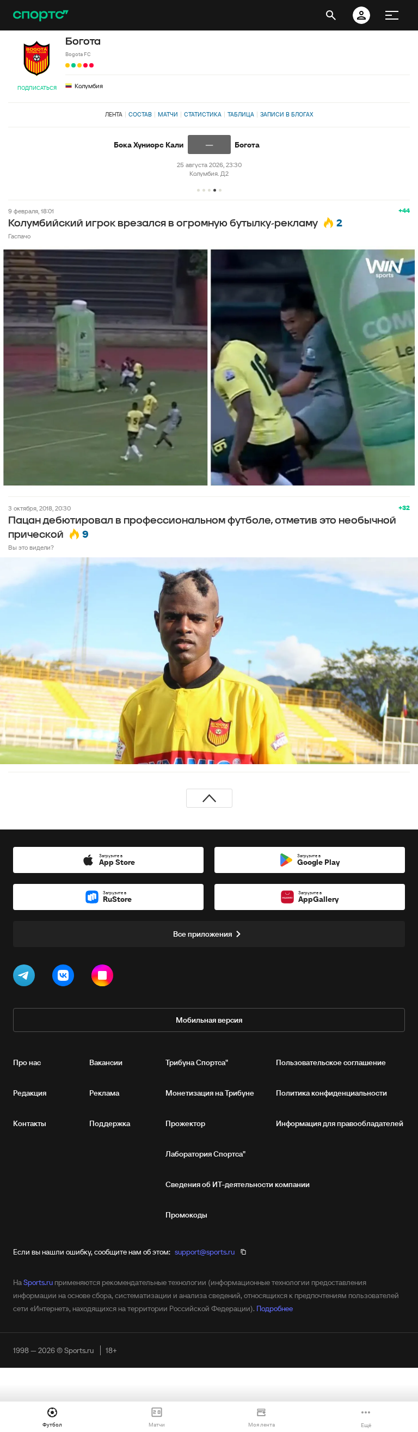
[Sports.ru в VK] (65, 977)
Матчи (168, 114)
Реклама (104, 1093)
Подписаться (37, 87)
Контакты (29, 1123)
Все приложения (202, 934)
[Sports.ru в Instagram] (104, 977)
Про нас (27, 1062)
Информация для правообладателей (339, 1123)
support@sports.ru (205, 1252)
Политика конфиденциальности (331, 1093)
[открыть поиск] (331, 15)
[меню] (392, 15)
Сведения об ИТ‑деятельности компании (237, 1184)
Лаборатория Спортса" (205, 1154)
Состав (140, 114)
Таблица (241, 114)
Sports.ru (38, 1282)
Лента (113, 114)
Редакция (29, 1093)
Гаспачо (19, 236)
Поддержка (109, 1123)
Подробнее (274, 1308)
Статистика (203, 114)
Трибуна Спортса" (196, 1062)
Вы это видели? (31, 547)
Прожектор (185, 1123)
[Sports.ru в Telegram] (26, 977)
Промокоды (186, 1215)
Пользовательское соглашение (331, 1062)
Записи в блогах (286, 114)
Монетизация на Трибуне (209, 1093)
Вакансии (105, 1062)
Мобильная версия (209, 1020)
